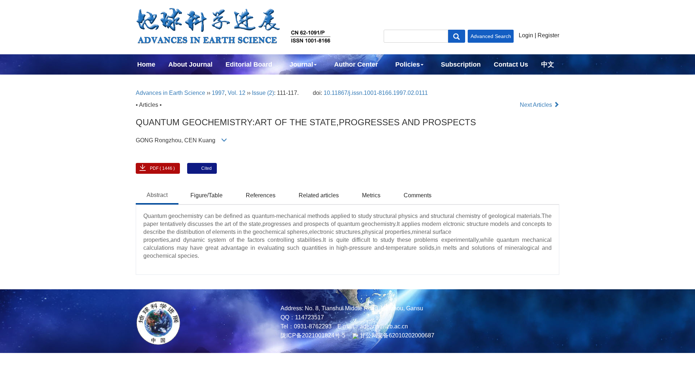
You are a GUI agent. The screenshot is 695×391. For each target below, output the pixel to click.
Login (526, 35)
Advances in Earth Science (170, 93)
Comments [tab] (417, 195)
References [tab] (260, 195)
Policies (407, 64)
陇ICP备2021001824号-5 (313, 335)
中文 (547, 64)
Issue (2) (263, 93)
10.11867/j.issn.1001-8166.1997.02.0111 (376, 93)
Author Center (356, 64)
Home (146, 64)
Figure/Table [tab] (206, 195)
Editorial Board (249, 64)
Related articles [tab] (319, 195)
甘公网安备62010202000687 (396, 335)
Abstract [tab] (157, 195)
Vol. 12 (236, 93)
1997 (218, 93)
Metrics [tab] (371, 195)
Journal (301, 64)
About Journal (190, 64)
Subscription (461, 64)
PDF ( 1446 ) (162, 168)
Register (548, 35)
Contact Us (511, 64)
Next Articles (536, 105)
